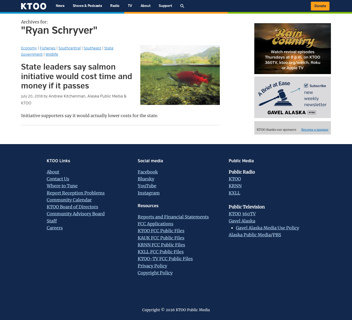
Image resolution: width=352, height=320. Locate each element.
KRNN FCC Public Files (161, 245)
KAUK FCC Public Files (161, 238)
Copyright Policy (155, 273)
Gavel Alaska (242, 221)
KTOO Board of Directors (72, 207)
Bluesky (146, 179)
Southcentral (69, 48)
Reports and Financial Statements (173, 217)
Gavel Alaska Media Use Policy (267, 228)
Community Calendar (69, 200)
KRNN (235, 186)
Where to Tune (62, 186)
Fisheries (48, 48)
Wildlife (51, 54)
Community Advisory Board (76, 214)
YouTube (147, 186)
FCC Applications (155, 224)
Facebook (148, 172)
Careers (55, 228)
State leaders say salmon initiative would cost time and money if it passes (76, 76)
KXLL (234, 193)
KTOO (235, 179)
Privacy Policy (152, 266)
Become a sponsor (315, 129)
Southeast (92, 48)
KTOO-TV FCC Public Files (165, 258)
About (53, 172)
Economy (29, 48)
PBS (277, 235)
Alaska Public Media (250, 235)
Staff (52, 221)
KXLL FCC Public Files (161, 252)
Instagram (149, 193)
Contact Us (58, 179)
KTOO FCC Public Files (161, 230)
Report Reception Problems (76, 193)
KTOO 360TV (242, 214)
